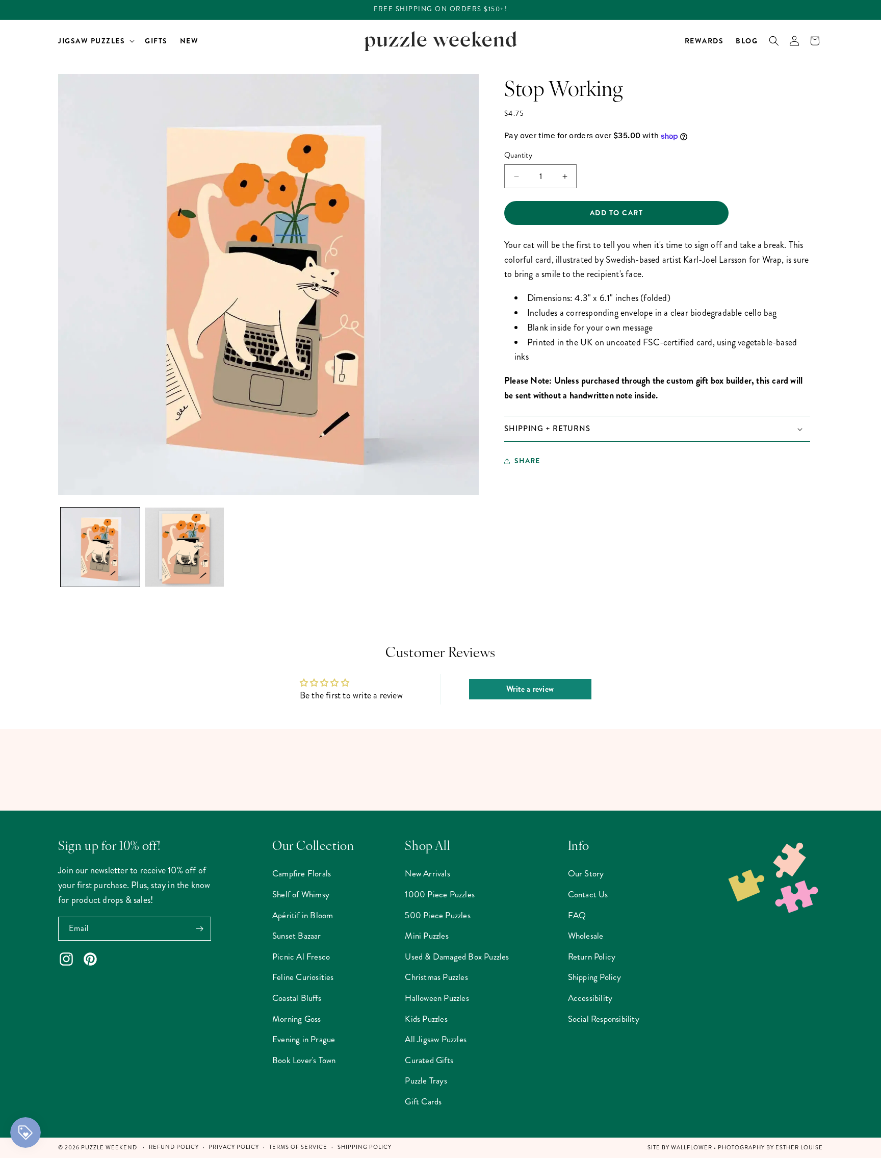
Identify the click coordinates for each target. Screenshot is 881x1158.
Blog (747, 41)
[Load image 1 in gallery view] (100, 547)
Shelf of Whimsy (300, 894)
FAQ (577, 915)
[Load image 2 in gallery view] (184, 547)
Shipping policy (365, 1147)
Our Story (586, 873)
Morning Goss (296, 1019)
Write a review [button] (530, 689)
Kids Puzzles (426, 1019)
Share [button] (527, 461)
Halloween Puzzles (437, 998)
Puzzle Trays (426, 1080)
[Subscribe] (199, 929)
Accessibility (590, 998)
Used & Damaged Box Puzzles (457, 956)
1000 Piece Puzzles (440, 894)
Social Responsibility (603, 1019)
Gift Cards (423, 1101)
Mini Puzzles (426, 935)
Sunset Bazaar (296, 935)
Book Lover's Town (303, 1060)
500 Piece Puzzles (437, 915)
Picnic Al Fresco (301, 956)
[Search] (774, 41)
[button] (95, 41)
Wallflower (691, 1147)
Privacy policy (234, 1147)
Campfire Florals (301, 873)
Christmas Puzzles (436, 977)
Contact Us (588, 894)
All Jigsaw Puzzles (436, 1039)
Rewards (704, 41)
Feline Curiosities (303, 977)
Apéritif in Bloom (302, 915)
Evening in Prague (303, 1039)
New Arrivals (427, 873)
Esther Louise (799, 1147)
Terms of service (298, 1147)
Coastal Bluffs (296, 998)
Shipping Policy (594, 977)
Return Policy (592, 956)
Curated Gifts (429, 1060)
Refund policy (174, 1147)
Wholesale (586, 935)
